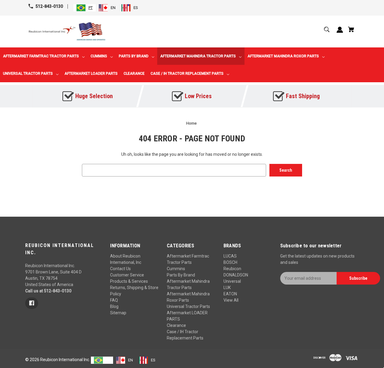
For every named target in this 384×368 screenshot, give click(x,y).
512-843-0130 (49, 6)
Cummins (176, 268)
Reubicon (232, 268)
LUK (227, 287)
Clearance (176, 325)
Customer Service (127, 275)
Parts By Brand (181, 275)
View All (231, 300)
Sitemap (118, 312)
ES (136, 7)
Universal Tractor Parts (188, 306)
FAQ (114, 300)
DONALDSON (236, 275)
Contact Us (120, 268)
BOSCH (230, 262)
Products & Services (129, 281)
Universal (232, 281)
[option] (107, 7)
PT (90, 7)
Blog (114, 306)
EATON (230, 293)
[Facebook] (31, 303)
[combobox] (85, 7)
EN (113, 7)
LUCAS (230, 256)
